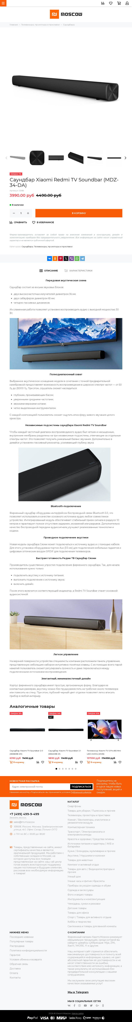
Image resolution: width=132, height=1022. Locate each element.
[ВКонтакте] (49, 258)
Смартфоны (74, 806)
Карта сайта (78, 1013)
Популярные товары (21, 941)
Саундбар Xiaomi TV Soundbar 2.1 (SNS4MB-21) (64, 752)
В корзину (79, 213)
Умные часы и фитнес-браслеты (86, 881)
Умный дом (74, 876)
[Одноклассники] (55, 258)
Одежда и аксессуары (81, 890)
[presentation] (6, 158)
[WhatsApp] (77, 258)
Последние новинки (21, 937)
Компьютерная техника (81, 827)
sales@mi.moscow (24, 822)
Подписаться (81, 786)
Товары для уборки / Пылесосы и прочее (91, 810)
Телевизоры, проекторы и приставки (53, 246)
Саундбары (27, 246)
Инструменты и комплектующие (86, 899)
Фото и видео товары (80, 894)
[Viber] (71, 258)
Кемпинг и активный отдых (83, 864)
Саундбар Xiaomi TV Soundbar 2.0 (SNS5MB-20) (26, 752)
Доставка (15, 968)
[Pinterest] (60, 258)
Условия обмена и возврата (26, 959)
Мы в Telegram (78, 992)
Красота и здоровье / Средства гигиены (91, 839)
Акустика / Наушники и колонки (86, 855)
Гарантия (15, 955)
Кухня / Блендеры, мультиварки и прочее (91, 851)
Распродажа (17, 946)
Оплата (14, 973)
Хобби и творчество (79, 921)
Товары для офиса (78, 912)
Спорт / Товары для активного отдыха (89, 917)
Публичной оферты (81, 792)
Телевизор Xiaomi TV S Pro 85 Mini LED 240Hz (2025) (104, 752)
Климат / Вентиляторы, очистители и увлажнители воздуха (89, 821)
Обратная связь (19, 964)
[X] (66, 258)
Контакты (15, 977)
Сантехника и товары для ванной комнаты (92, 926)
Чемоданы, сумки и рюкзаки (84, 903)
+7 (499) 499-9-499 (24, 814)
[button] (56, 769)
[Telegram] (82, 258)
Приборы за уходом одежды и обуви (89, 885)
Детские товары (77, 908)
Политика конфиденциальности (28, 950)
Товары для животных (80, 860)
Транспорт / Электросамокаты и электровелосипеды (86, 833)
